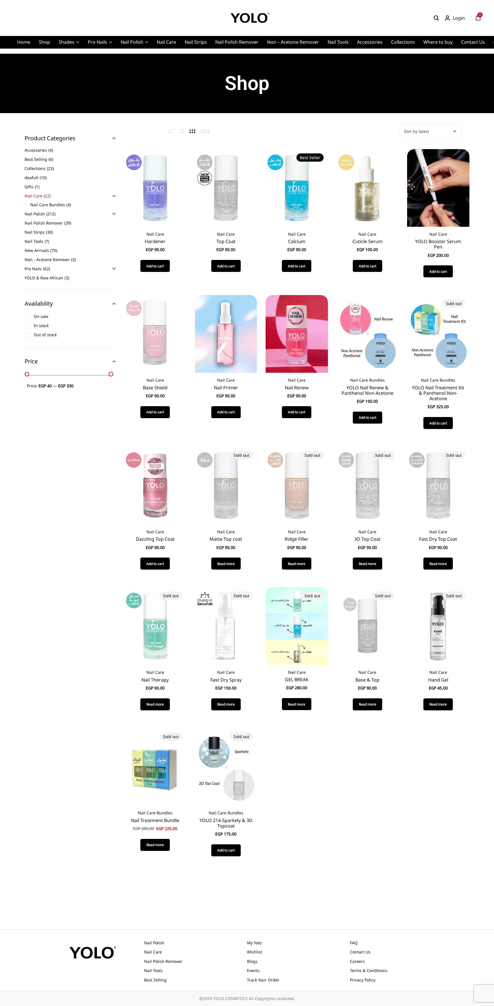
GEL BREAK (296, 679)
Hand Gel (438, 680)
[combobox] (430, 131)
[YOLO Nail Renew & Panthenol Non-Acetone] (367, 333)
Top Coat (226, 241)
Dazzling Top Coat (155, 539)
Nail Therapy (155, 680)
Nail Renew (297, 387)
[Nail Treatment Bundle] (155, 766)
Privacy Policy (362, 980)
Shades (66, 42)
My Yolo (254, 942)
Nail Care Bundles (367, 380)
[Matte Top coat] (226, 485)
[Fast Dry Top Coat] (438, 485)
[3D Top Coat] (367, 485)
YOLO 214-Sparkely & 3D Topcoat (226, 823)
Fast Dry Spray (226, 680)
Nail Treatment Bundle (155, 820)
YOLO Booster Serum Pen (438, 244)
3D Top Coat (367, 539)
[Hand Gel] (438, 625)
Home (23, 42)
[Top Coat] (226, 187)
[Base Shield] (155, 333)
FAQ (354, 942)
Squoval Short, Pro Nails (155, 78)
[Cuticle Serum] (367, 187)
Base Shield (155, 387)
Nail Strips (196, 42)
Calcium (296, 241)
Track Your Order (263, 980)
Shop (44, 42)
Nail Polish (132, 42)
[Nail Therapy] (155, 625)
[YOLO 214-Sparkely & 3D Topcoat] (226, 766)
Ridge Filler (296, 539)
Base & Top (367, 680)
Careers (357, 961)
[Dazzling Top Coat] (155, 485)
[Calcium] (297, 187)
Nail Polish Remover (236, 42)
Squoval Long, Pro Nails (154, 70)
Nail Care (166, 42)
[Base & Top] (367, 625)
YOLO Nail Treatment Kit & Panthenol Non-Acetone (438, 393)
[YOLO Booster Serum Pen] (438, 187)
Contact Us (473, 42)
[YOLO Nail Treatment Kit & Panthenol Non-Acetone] (438, 333)
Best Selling (155, 980)
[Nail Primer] (226, 333)
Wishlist (254, 952)
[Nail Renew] (297, 333)
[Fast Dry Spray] (226, 625)
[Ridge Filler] (297, 485)
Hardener (155, 241)
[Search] (436, 18)
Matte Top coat (226, 539)
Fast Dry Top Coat (438, 539)
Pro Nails (97, 42)
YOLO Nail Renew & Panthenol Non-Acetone (367, 390)
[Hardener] (155, 187)
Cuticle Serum (367, 241)
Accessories (370, 42)
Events (253, 970)
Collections (403, 42)
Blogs (252, 961)
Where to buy (438, 42)
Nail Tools (338, 42)
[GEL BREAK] (297, 625)
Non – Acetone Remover (293, 42)
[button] (155, 266)
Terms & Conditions (368, 970)
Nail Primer (226, 387)
